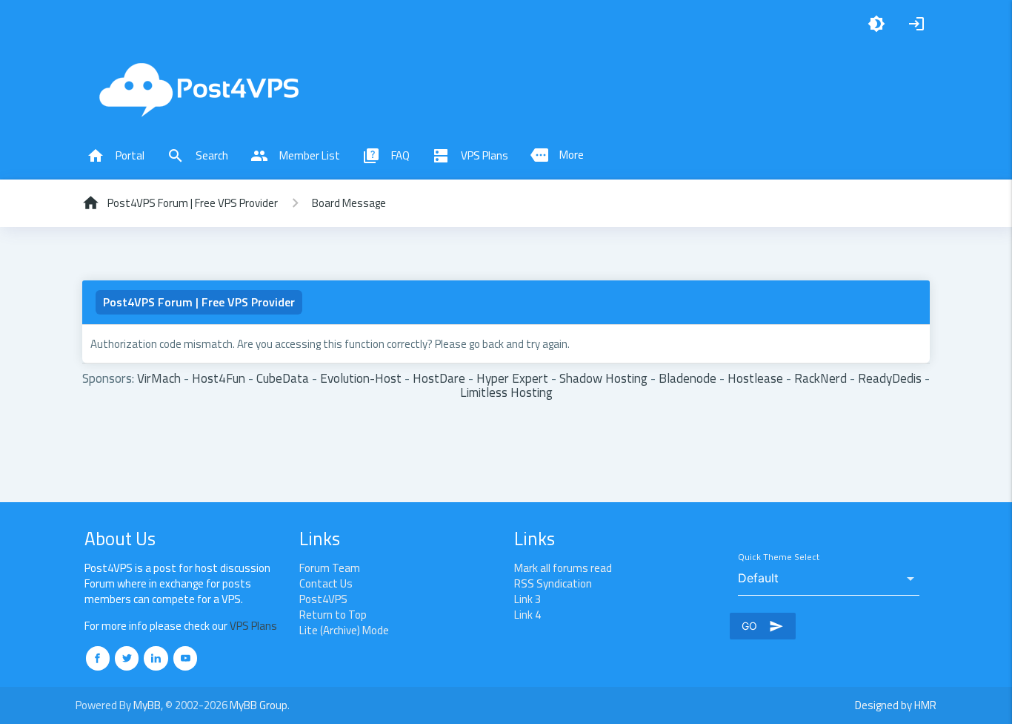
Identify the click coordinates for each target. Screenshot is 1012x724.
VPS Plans (470, 156)
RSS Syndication (553, 583)
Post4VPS (323, 599)
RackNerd (820, 378)
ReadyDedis (890, 378)
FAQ (386, 156)
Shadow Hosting (603, 378)
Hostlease (755, 378)
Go (763, 626)
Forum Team (329, 567)
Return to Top (333, 614)
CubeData (282, 378)
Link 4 (527, 614)
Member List (295, 156)
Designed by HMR (895, 705)
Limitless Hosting (506, 392)
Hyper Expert (512, 378)
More (557, 155)
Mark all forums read (563, 567)
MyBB (147, 705)
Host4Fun (218, 378)
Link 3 (527, 599)
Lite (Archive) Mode (344, 630)
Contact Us (326, 583)
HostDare (439, 378)
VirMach (159, 378)
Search (197, 156)
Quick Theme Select (778, 557)
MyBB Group (258, 705)
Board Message (349, 202)
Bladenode (687, 378)
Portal (115, 156)
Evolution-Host (361, 378)
